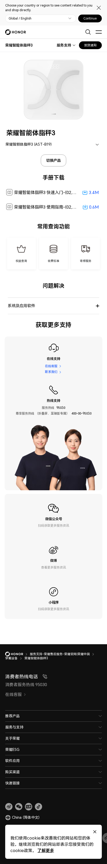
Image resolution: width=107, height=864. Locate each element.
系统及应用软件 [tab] (21, 305)
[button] (18, 807)
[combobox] (19, 45)
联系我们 (51, 372)
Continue (90, 18)
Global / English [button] (20, 18)
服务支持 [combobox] (64, 45)
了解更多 (45, 850)
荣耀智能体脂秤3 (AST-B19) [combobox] (28, 144)
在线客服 (51, 366)
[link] (8, 807)
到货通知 (90, 45)
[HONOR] (17, 654)
